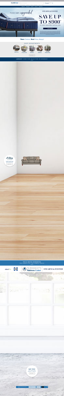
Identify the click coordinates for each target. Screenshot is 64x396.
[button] (47, 386)
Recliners (32, 6)
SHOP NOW (32, 373)
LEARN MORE (9, 164)
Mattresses (23, 6)
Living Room (28, 6)
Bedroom (36, 6)
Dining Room (40, 6)
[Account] (52, 3)
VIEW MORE (32, 55)
